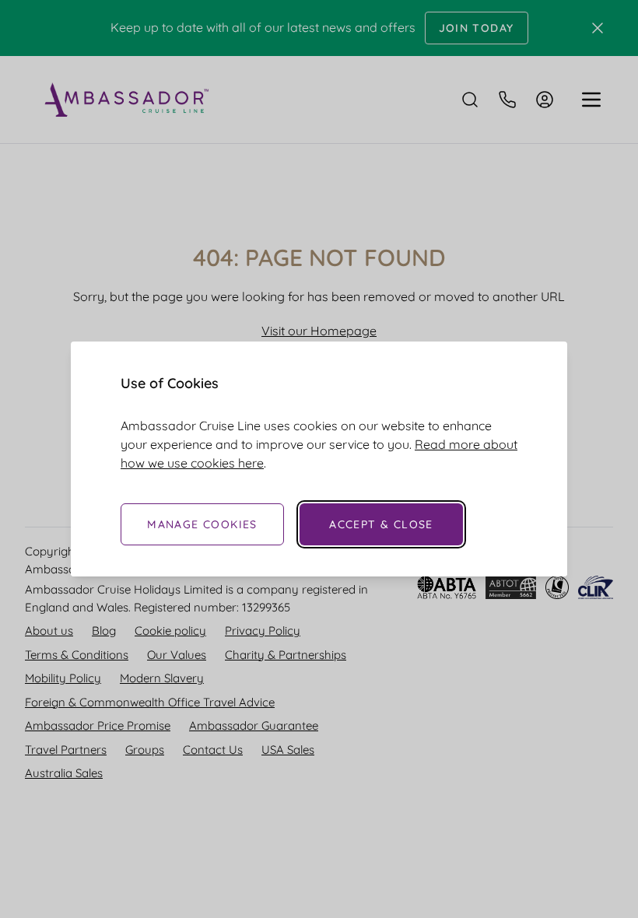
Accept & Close (381, 524)
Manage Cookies (202, 524)
